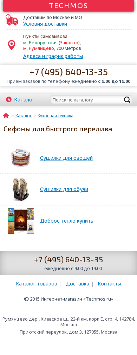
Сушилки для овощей (66, 158)
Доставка (77, 283)
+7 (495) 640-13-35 (69, 71)
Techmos (69, 5)
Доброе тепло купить (66, 220)
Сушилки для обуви (64, 189)
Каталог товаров (36, 283)
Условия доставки (45, 24)
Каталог (24, 99)
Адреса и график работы (53, 56)
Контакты (109, 283)
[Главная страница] (5, 115)
